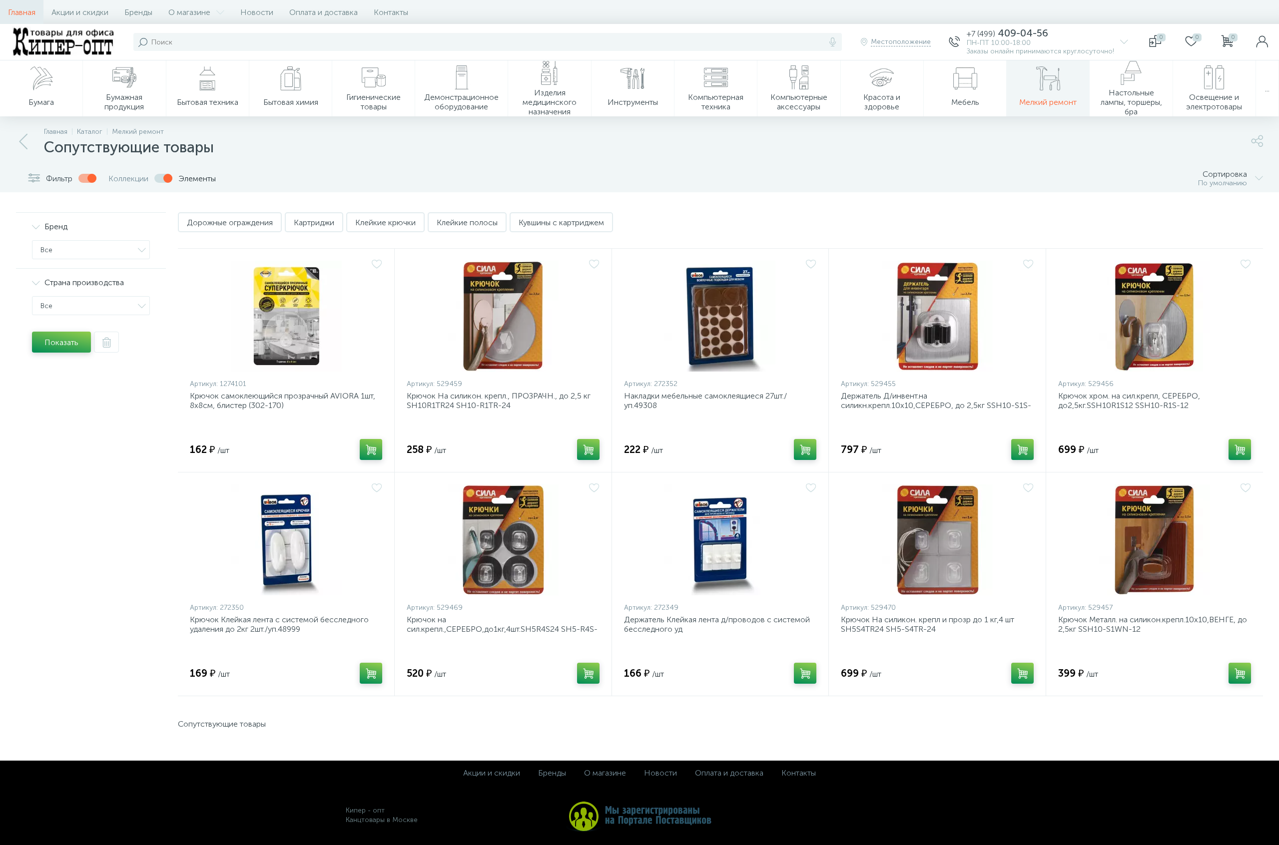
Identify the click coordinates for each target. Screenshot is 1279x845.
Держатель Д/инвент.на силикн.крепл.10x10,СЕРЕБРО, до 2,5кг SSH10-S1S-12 (936, 405)
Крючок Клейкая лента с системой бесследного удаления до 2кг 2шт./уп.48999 (279, 624)
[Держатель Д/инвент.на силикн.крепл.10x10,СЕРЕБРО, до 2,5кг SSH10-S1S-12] (937, 316)
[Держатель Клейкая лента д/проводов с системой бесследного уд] (720, 539)
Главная (21, 12)
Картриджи (314, 222)
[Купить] (371, 449)
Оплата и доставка (323, 12)
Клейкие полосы (467, 222)
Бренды (138, 12)
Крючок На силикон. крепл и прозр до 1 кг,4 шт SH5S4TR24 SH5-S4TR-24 (927, 624)
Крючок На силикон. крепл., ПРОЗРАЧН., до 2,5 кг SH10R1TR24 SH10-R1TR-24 (499, 400)
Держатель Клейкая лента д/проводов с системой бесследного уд (717, 624)
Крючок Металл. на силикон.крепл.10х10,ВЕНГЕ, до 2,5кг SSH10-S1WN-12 (1152, 624)
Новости (256, 12)
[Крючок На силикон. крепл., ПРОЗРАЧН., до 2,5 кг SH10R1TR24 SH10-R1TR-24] (503, 316)
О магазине (189, 12)
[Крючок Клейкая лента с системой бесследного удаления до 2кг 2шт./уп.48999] (286, 539)
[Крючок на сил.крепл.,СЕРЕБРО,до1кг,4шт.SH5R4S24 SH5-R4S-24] (503, 539)
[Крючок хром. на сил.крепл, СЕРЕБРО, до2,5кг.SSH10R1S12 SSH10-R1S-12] (1154, 316)
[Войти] (1262, 42)
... (1267, 88)
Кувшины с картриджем (561, 222)
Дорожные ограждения (230, 222)
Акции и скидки (79, 12)
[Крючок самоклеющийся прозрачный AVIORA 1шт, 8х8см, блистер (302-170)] (286, 316)
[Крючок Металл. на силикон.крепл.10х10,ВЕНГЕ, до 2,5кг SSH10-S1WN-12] (1154, 539)
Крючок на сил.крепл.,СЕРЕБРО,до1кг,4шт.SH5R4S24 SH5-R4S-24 (502, 629)
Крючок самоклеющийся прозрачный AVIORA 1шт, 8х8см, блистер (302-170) (282, 400)
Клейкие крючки (385, 222)
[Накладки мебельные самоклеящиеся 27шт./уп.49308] (720, 316)
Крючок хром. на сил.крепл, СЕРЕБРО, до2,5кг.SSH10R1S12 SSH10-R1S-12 (1129, 400)
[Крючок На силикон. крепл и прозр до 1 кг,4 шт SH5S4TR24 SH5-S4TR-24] (937, 539)
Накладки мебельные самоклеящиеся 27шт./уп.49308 (705, 400)
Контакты (391, 12)
